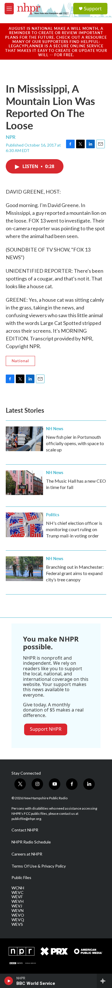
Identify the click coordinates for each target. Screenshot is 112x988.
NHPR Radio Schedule (31, 842)
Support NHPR (45, 729)
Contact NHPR (24, 830)
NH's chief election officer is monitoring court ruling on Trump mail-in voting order (74, 529)
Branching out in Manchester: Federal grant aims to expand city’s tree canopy (75, 573)
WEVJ (16, 906)
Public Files (21, 877)
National (20, 360)
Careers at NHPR (26, 854)
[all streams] (104, 981)
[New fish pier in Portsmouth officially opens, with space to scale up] (24, 438)
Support (93, 8)
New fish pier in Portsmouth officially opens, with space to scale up (75, 443)
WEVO (17, 915)
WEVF (17, 897)
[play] (8, 981)
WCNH (17, 888)
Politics (52, 514)
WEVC (17, 892)
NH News (54, 428)
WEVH (17, 901)
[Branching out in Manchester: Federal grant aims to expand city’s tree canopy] (24, 568)
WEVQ (17, 919)
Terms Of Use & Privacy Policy (38, 866)
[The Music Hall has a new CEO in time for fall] (24, 482)
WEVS (17, 924)
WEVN (17, 910)
